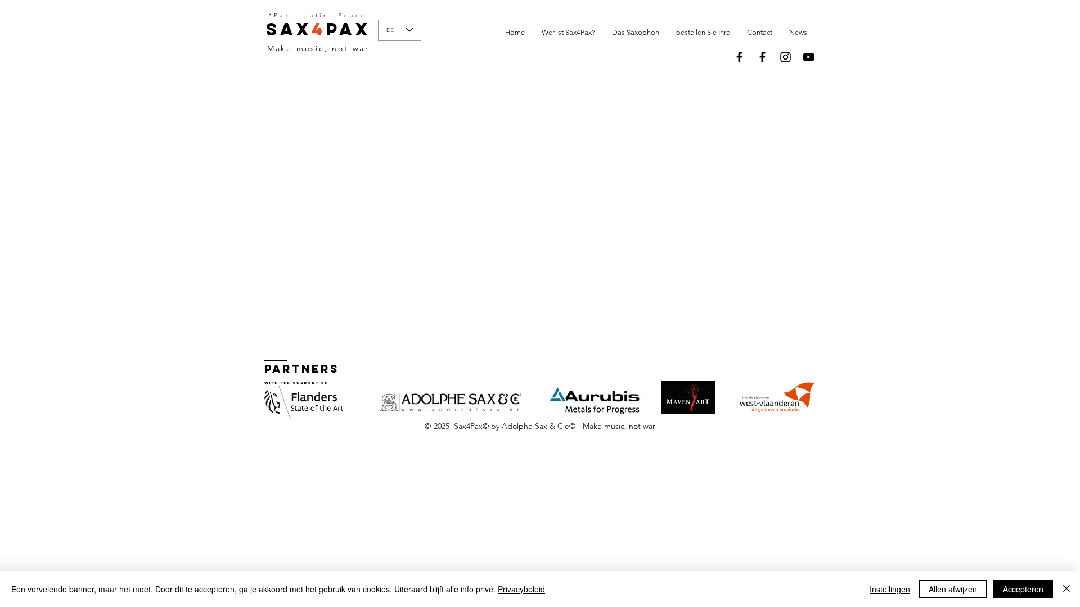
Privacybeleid (521, 589)
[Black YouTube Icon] (809, 57)
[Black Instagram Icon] (785, 57)
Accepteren (1023, 589)
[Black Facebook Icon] (739, 57)
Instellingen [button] (890, 589)
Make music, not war (318, 48)
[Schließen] (1066, 589)
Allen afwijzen (953, 589)
